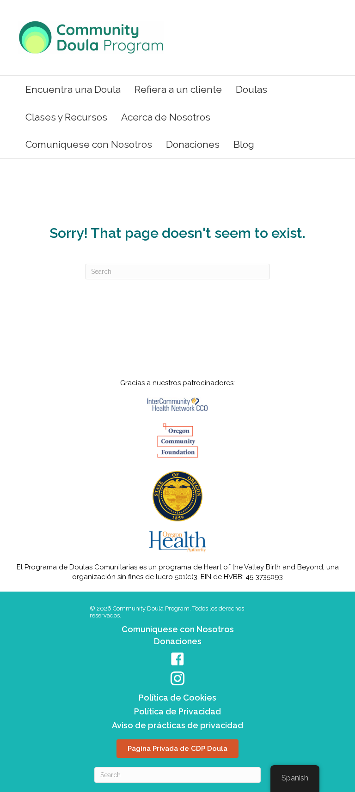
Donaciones (193, 144)
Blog (243, 144)
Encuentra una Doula (73, 89)
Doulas (251, 89)
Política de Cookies (177, 697)
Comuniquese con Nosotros (88, 144)
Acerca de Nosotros (165, 117)
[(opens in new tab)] (177, 440)
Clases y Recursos (66, 117)
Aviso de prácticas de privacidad (177, 725)
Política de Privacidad (177, 711)
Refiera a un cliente (178, 89)
